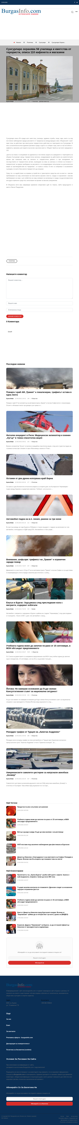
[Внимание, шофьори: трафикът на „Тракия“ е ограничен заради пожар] (39, 545)
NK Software (4, 1118)
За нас (8, 1019)
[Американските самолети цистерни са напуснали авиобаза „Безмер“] (39, 758)
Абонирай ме (39, 963)
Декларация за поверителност (18, 1043)
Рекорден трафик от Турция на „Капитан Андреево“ (33, 732)
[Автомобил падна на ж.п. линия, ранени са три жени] (39, 505)
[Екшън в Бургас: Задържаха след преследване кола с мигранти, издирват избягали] (39, 588)
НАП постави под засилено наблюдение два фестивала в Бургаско (43, 844)
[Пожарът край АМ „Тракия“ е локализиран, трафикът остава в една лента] (39, 378)
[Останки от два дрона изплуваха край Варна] (39, 464)
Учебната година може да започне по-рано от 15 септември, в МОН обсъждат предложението (38, 647)
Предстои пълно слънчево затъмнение (32, 807)
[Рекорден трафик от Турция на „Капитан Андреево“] (39, 718)
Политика (35, 101)
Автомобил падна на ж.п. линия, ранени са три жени (33, 519)
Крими (33, 609)
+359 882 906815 (46, 1003)
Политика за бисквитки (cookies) (18, 1050)
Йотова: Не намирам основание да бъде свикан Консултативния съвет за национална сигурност (31, 690)
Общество (34, 398)
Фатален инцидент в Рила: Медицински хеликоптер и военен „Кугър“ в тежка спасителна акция (38, 436)
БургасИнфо (10, 101)
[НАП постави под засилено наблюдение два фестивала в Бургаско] (11, 848)
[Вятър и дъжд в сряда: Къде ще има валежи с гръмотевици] (11, 836)
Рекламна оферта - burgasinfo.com (19, 1037)
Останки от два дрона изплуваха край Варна (29, 478)
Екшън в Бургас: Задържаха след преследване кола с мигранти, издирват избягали (34, 603)
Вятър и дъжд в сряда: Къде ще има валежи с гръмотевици (40, 832)
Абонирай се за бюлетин (39, 1103)
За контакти (10, 1031)
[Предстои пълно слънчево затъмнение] (11, 811)
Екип (8, 1025)
